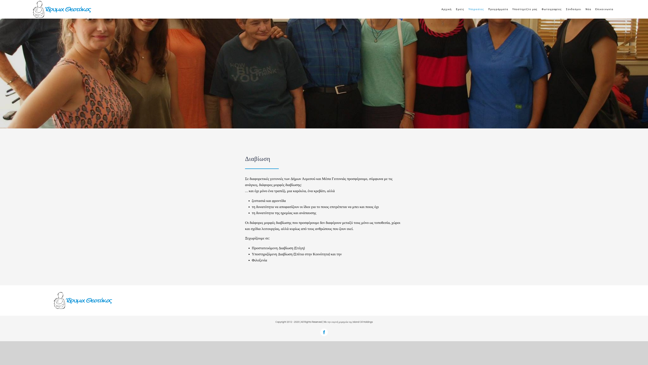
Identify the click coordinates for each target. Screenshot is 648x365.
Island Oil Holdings (363, 322)
